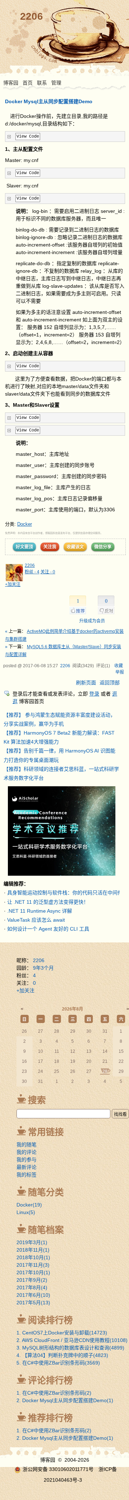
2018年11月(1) (32, 1250)
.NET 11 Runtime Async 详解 (39, 911)
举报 (119, 672)
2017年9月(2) (31, 1280)
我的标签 (26, 1174)
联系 (42, 83)
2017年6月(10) (33, 1295)
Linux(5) (25, 1212)
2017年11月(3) (32, 1265)
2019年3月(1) (31, 1242)
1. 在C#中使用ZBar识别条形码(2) (53, 1393)
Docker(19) (29, 1205)
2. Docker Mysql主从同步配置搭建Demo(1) (64, 1400)
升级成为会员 (92, 621)
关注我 (49, 546)
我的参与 (26, 1159)
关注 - (47, 571)
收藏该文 (75, 546)
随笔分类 (46, 1192)
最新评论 (26, 1167)
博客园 (10, 83)
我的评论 (26, 1152)
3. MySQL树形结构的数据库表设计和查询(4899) (70, 1348)
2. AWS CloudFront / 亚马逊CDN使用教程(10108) (72, 1340)
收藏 (118, 665)
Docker (24, 524)
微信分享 (102, 546)
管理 (56, 83)
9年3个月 (43, 968)
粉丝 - (32, 571)
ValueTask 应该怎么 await (36, 920)
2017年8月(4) (31, 1287)
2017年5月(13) (33, 1302)
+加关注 (12, 584)
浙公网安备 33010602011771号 (58, 1469)
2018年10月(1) (33, 1257)
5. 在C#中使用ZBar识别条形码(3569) (58, 1363)
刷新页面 (86, 682)
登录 (94, 694)
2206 (31, 16)
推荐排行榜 (50, 1418)
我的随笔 (26, 1144)
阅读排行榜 (50, 1320)
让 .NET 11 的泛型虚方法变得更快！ (48, 902)
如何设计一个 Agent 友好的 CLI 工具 (48, 929)
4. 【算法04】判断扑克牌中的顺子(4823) (62, 1355)
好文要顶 (24, 546)
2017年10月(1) (33, 1272)
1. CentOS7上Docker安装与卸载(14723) (61, 1333)
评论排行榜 (50, 1380)
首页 (28, 83)
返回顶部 (110, 682)
